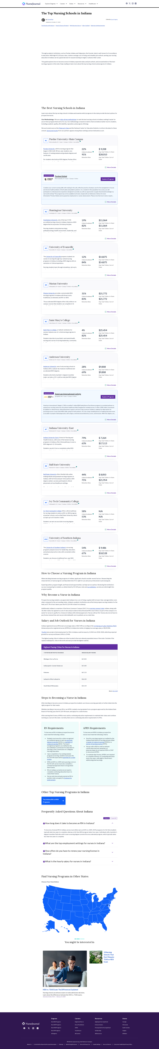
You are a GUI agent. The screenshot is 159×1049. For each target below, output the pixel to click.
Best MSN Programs (56, 1027)
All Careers (77, 1033)
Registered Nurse (79, 1021)
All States (124, 1033)
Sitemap (61, 1044)
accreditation (92, 587)
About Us (29, 1044)
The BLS (44, 632)
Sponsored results (52, 130)
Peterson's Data (64, 128)
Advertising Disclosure (71, 1044)
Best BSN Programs (56, 1021)
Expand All (113, 818)
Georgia (124, 1021)
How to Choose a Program (62, 25)
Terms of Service (107, 1044)
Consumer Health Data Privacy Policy (123, 1044)
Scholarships (98, 1030)
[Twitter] (130, 4)
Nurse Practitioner (79, 1024)
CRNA (76, 1027)
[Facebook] (127, 4)
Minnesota (125, 1024)
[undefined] (31, 3)
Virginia (124, 1030)
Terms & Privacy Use (85, 1044)
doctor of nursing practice (94, 744)
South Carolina (126, 1027)
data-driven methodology (68, 119)
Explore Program (108, 179)
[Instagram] (133, 4)
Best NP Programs (55, 1030)
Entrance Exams (99, 1024)
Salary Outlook (85, 25)
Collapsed (106, 818)
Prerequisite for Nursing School (103, 1027)
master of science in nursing (95, 742)
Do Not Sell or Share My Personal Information (45, 1044)
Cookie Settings (96, 1044)
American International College (68, 394)
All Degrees (54, 1033)
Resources (98, 1018)
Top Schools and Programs (47, 25)
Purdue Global (61, 176)
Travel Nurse (78, 1030)
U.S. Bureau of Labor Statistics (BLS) (105, 626)
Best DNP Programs (56, 1024)
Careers (77, 1018)
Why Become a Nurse (75, 25)
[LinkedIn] (136, 4)
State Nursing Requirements (98, 25)
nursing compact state (97, 608)
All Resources (98, 1033)
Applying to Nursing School (101, 1021)
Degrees (54, 1018)
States (124, 1018)
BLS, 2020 (115, 691)
